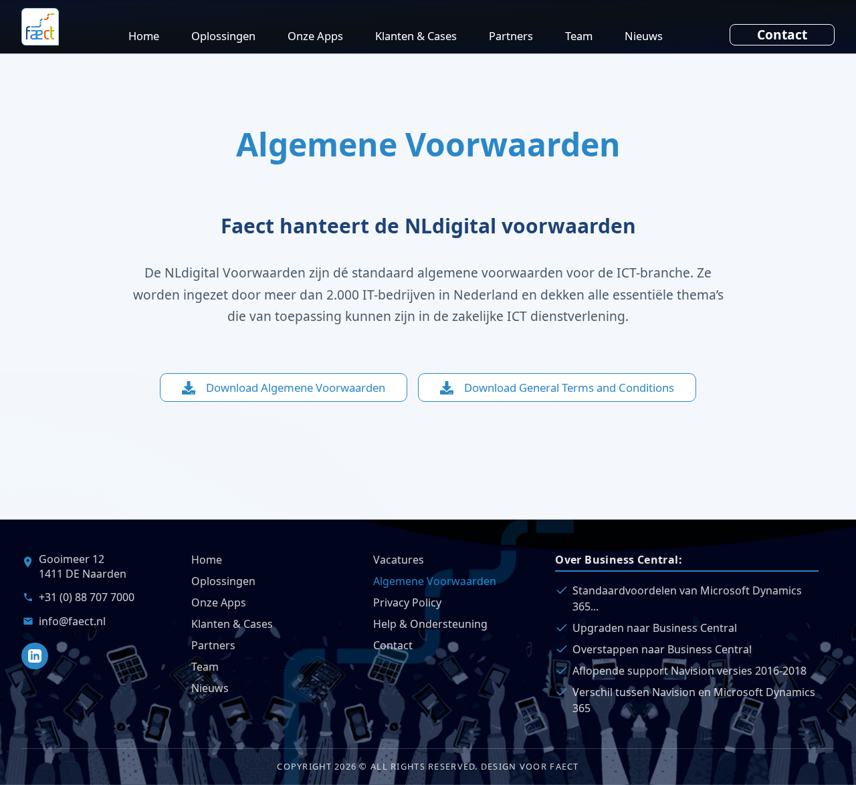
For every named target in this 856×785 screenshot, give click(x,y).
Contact (782, 34)
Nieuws (644, 35)
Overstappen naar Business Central (662, 649)
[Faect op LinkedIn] (34, 656)
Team (579, 35)
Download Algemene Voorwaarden (295, 387)
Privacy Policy (407, 602)
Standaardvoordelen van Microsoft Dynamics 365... (687, 598)
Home (143, 35)
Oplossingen (223, 35)
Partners (511, 35)
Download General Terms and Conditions (569, 387)
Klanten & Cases (416, 35)
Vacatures (398, 559)
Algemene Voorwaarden (434, 581)
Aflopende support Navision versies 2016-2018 (689, 670)
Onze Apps (315, 35)
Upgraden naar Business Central (654, 628)
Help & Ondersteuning (430, 623)
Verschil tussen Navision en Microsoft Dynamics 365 (693, 700)
